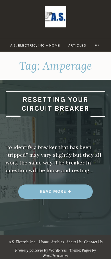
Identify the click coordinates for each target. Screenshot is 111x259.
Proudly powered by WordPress (41, 250)
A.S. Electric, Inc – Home (35, 45)
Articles (77, 45)
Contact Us (93, 242)
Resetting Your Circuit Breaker (55, 104)
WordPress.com (55, 255)
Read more (55, 193)
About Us (73, 242)
